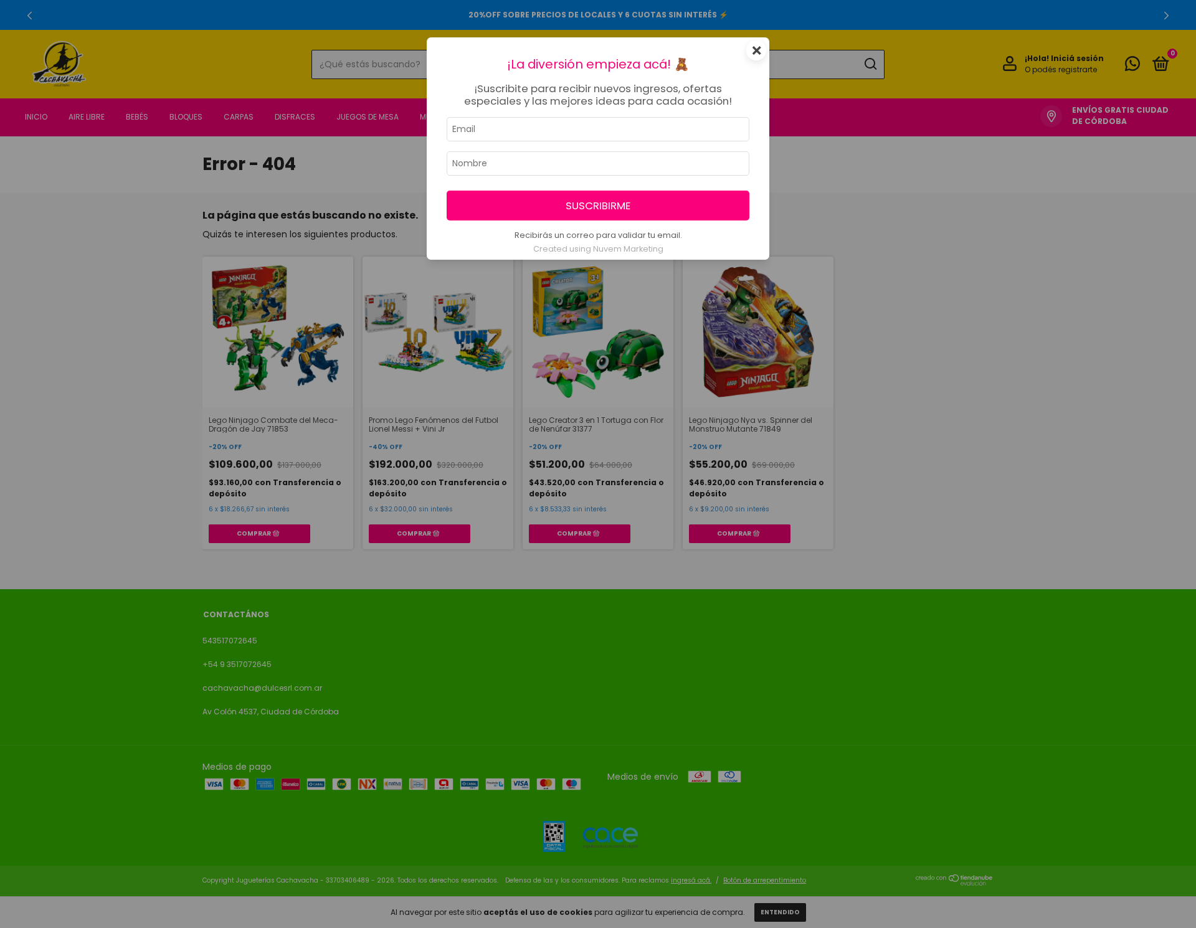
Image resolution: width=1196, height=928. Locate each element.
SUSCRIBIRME (598, 205)
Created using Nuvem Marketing (598, 249)
